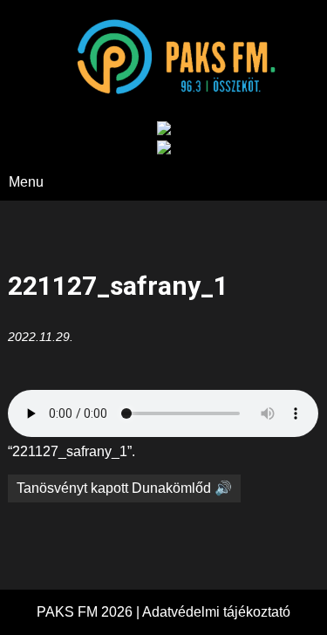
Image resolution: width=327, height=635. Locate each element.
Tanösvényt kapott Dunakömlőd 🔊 (124, 488)
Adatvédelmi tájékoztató (216, 611)
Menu (26, 181)
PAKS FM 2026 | (89, 611)
